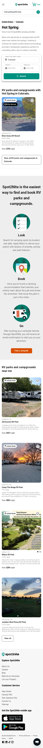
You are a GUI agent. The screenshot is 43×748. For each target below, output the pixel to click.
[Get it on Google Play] (21, 726)
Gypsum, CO (6, 133)
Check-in (8, 65)
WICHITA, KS (6, 485)
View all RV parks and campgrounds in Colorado (20, 159)
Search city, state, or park (13, 56)
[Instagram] (12, 742)
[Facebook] (3, 742)
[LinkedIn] (6, 742)
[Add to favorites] (32, 100)
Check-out (27, 65)
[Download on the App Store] (21, 718)
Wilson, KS (6, 552)
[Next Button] (38, 397)
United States (7, 22)
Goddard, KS (6, 419)
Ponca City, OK (7, 620)
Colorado (19, 22)
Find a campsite (21, 351)
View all (7, 638)
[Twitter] (9, 742)
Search (23, 76)
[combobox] (21, 60)
